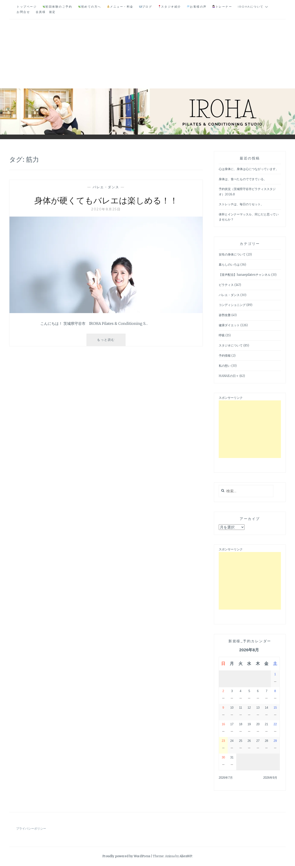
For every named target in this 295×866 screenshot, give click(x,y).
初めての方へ (91, 6)
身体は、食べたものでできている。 (243, 179)
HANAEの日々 (229, 376)
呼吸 (222, 335)
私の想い (225, 366)
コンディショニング (232, 305)
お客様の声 (198, 6)
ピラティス (226, 285)
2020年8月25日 (106, 209)
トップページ (27, 6)
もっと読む (111, 342)
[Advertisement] (147, 54)
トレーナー (223, 6)
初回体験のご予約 (58, 6)
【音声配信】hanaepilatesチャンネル (245, 275)
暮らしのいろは (229, 265)
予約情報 (225, 356)
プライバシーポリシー (31, 829)
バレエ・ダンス (106, 187)
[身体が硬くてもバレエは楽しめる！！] (106, 311)
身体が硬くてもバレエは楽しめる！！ (106, 199)
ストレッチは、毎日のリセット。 (241, 204)
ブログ (147, 6)
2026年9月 (270, 777)
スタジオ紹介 (171, 6)
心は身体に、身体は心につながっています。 (249, 169)
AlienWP (186, 856)
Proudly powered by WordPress (126, 856)
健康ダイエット (229, 325)
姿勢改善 (225, 315)
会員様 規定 (46, 12)
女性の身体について (232, 254)
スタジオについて (231, 345)
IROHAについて (251, 6)
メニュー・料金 (121, 6)
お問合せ (23, 12)
